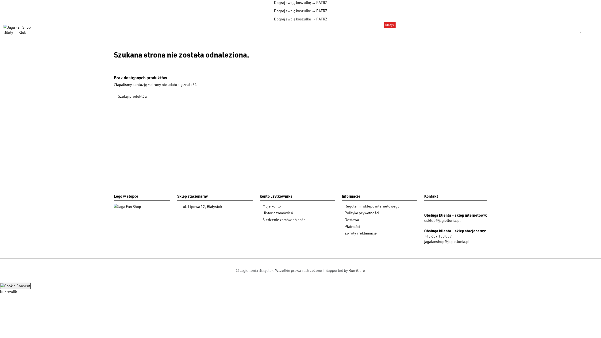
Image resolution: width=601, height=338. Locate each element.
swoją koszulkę (292, 2)
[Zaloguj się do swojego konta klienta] (570, 30)
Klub (22, 32)
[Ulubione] (581, 30)
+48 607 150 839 (438, 236)
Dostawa (352, 219)
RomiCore (357, 270)
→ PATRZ (319, 2)
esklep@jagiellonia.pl (442, 220)
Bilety (9, 32)
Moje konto (271, 206)
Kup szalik (8, 291)
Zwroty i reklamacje (361, 233)
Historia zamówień (277, 213)
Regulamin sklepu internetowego (372, 206)
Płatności (352, 226)
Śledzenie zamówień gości (284, 219)
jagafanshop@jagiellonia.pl (447, 241)
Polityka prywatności (362, 213)
